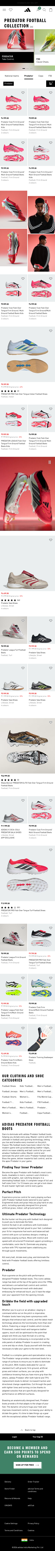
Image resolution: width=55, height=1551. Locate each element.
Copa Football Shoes (43, 1113)
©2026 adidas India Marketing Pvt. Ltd (27, 1547)
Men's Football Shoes (9, 1108)
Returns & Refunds (12, 1498)
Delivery (8, 1482)
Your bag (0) (38, 1437)
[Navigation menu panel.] (4, 10)
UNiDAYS (8, 1505)
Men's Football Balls (44, 1086)
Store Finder (10, 1489)
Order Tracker (33, 1482)
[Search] (44, 10)
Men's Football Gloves (44, 1092)
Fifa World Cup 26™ (44, 1097)
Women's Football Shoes (9, 1113)
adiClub (31, 1505)
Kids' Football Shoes (26, 1086)
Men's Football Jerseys (27, 1092)
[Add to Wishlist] (23, 93)
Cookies (31, 1530)
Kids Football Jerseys (26, 1102)
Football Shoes (9, 1086)
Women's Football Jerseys (27, 1097)
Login (14, 1437)
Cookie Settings (11, 1523)
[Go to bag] (51, 10)
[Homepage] (27, 11)
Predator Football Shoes (44, 1108)
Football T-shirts (7, 1102)
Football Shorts (9, 1097)
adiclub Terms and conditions (35, 1490)
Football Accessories (25, 1113)
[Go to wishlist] (10, 10)
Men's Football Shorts (27, 1108)
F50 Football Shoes (43, 1102)
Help (30, 1498)
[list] (27, 76)
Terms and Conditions (14, 1530)
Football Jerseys (9, 1092)
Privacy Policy (33, 1523)
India (32, 1540)
